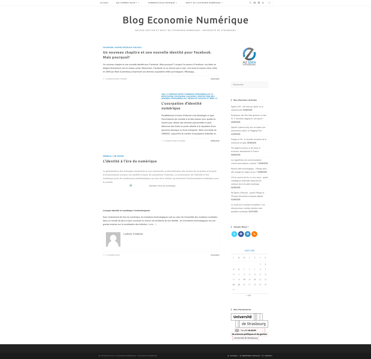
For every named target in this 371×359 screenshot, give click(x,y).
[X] (234, 234)
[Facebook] (241, 234)
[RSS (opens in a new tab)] (263, 3)
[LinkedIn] (248, 234)
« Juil (248, 295)
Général (107, 156)
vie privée (119, 156)
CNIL (163, 94)
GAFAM (118, 47)
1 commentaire (113, 255)
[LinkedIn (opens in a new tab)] (259, 3)
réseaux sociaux (132, 47)
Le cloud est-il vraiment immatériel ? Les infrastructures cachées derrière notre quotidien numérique (248, 208)
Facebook (108, 47)
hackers (191, 96)
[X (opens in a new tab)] (250, 3)
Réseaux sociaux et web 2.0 (202, 98)
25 (239, 284)
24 (234, 284)
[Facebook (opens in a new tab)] (254, 3)
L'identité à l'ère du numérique (130, 161)
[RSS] (254, 234)
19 (244, 279)
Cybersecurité (175, 94)
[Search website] (269, 3)
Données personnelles (197, 94)
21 (255, 279)
